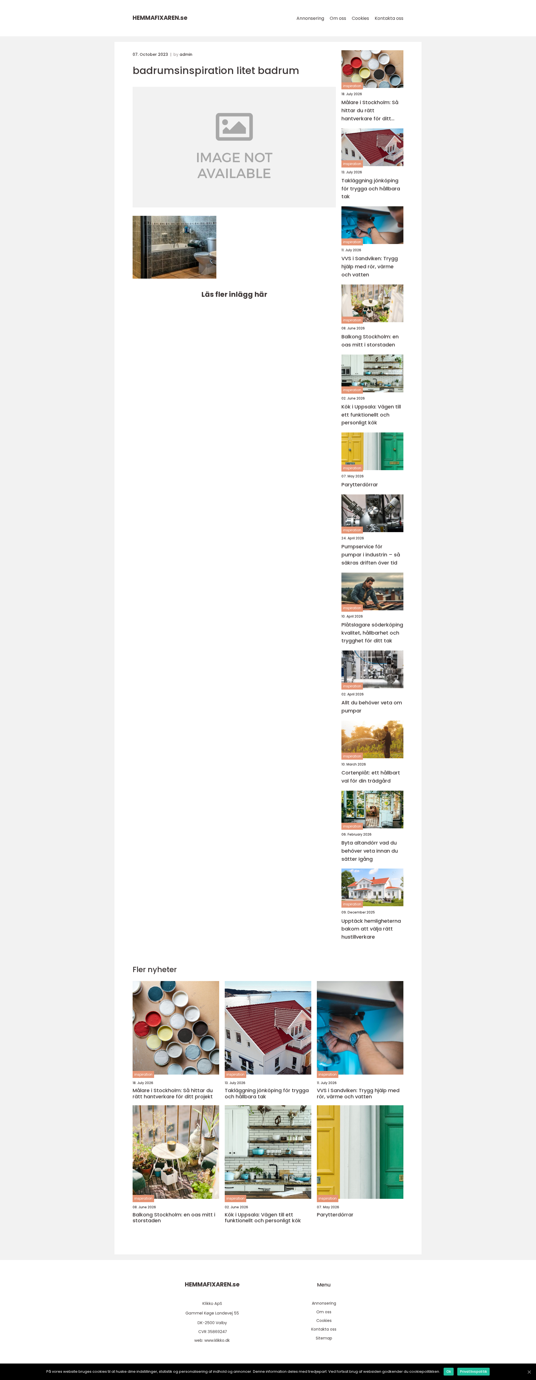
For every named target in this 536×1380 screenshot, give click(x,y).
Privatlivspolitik (473, 1371)
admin (186, 54)
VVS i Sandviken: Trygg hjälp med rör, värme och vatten (369, 266)
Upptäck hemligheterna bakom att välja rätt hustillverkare (371, 929)
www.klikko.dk (217, 1340)
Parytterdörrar (359, 484)
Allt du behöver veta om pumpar (371, 706)
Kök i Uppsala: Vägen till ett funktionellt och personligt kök (371, 414)
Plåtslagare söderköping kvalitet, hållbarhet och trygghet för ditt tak (372, 632)
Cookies (360, 18)
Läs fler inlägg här (234, 294)
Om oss (338, 18)
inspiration (352, 85)
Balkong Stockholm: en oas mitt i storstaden (370, 340)
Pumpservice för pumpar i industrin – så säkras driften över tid (370, 554)
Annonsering (310, 18)
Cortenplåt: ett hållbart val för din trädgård (370, 776)
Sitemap (324, 1338)
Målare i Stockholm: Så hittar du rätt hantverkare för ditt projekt (369, 111)
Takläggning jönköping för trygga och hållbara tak (370, 188)
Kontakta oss (389, 18)
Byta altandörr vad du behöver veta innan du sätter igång (369, 850)
